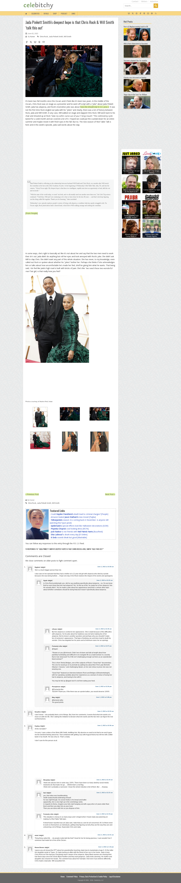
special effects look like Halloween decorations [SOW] (79, 525)
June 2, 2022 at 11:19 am (104, 779)
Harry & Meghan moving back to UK (136, 26)
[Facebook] (140, 14)
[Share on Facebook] (26, 42)
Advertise (154, 1)
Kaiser (32, 37)
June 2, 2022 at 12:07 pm (103, 646)
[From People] (31, 213)
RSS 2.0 (76, 543)
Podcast (64, 13)
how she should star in (94, 107)
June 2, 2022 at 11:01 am (106, 834)
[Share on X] (31, 42)
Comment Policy (72, 876)
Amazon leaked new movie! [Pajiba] (73, 517)
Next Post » (110, 494)
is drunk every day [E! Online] (69, 534)
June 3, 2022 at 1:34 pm (106, 847)
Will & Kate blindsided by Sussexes (136, 43)
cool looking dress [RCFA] (70, 528)
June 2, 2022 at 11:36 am (103, 629)
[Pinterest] (152, 14)
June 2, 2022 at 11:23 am (104, 792)
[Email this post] (43, 42)
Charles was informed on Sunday (135, 77)
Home (63, 876)
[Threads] (144, 14)
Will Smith (67, 37)
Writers (144, 1)
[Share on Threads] (39, 42)
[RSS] (156, 14)
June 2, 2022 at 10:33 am (105, 711)
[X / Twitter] (133, 14)
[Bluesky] (129, 14)
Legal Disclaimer (114, 876)
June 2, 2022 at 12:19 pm (104, 814)
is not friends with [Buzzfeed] (77, 531)
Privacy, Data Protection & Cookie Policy (93, 876)
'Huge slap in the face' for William (135, 94)
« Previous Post (32, 494)
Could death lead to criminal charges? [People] (79, 514)
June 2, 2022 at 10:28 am (105, 566)
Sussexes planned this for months (135, 60)
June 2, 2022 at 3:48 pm (104, 697)
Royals (46, 13)
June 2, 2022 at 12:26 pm (103, 686)
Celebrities (35, 13)
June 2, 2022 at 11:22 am (104, 580)
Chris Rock (44, 37)
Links (73, 13)
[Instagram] (137, 14)
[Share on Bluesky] (35, 42)
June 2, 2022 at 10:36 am (105, 725)
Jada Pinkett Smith (56, 37)
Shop (55, 13)
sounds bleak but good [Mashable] (69, 537)
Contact (135, 1)
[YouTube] (148, 14)
